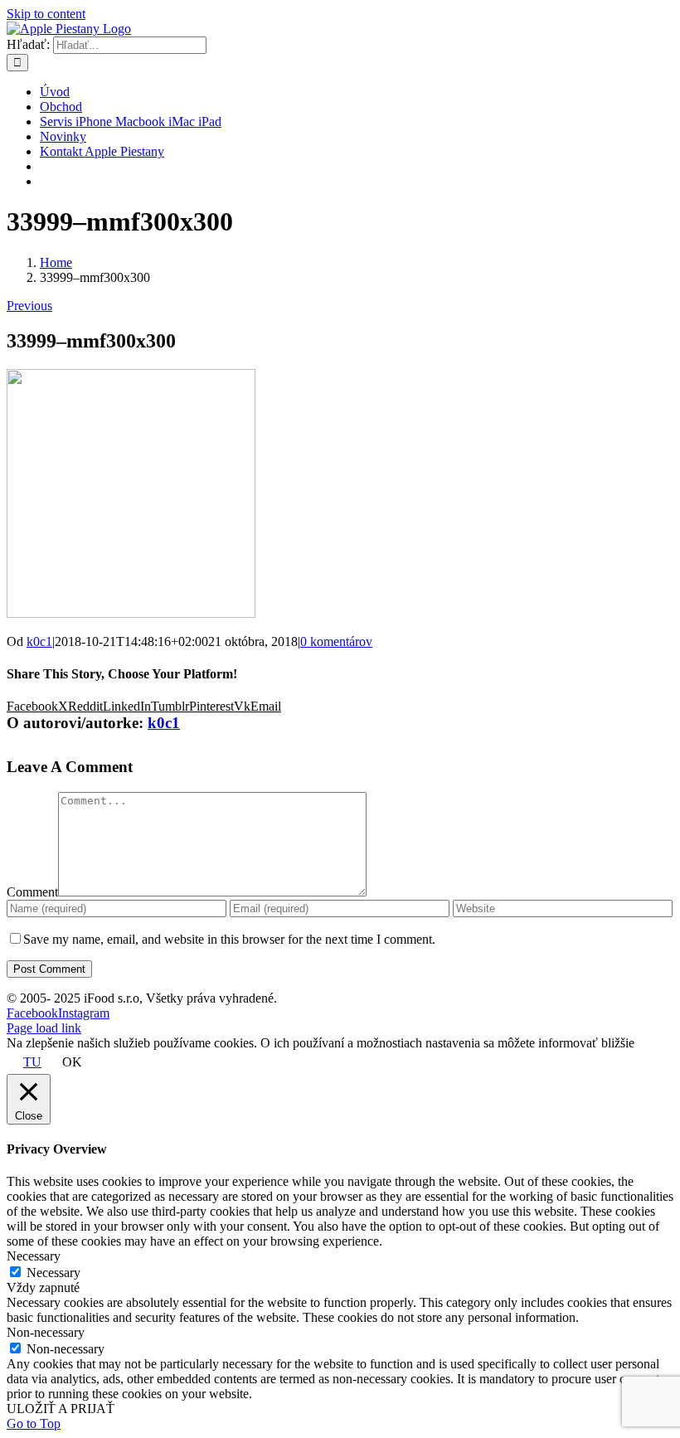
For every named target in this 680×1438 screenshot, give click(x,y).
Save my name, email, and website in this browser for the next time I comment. (229, 939)
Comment (32, 892)
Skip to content (46, 14)
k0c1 (39, 641)
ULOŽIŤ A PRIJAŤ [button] (60, 1409)
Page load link (44, 1028)
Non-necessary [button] (46, 1332)
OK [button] (72, 1062)
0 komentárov (336, 641)
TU (32, 1062)
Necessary (53, 1273)
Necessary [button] (34, 1256)
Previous (29, 306)
